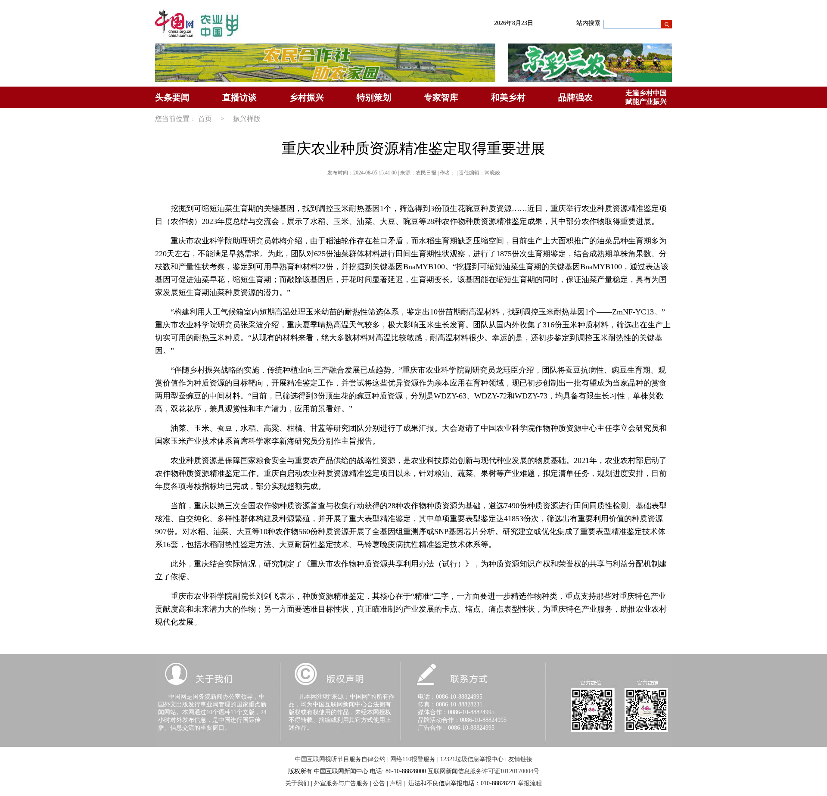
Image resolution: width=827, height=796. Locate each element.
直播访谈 (239, 97)
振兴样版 (247, 118)
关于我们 (297, 783)
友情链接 (520, 759)
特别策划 (374, 97)
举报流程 (530, 783)
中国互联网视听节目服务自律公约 (340, 759)
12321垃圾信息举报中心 (472, 759)
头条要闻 (172, 97)
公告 (379, 783)
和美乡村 (508, 97)
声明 (396, 783)
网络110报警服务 (412, 759)
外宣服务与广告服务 (341, 783)
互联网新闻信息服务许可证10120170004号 (483, 771)
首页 (205, 118)
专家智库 (441, 97)
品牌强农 (575, 97)
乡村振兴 (306, 97)
